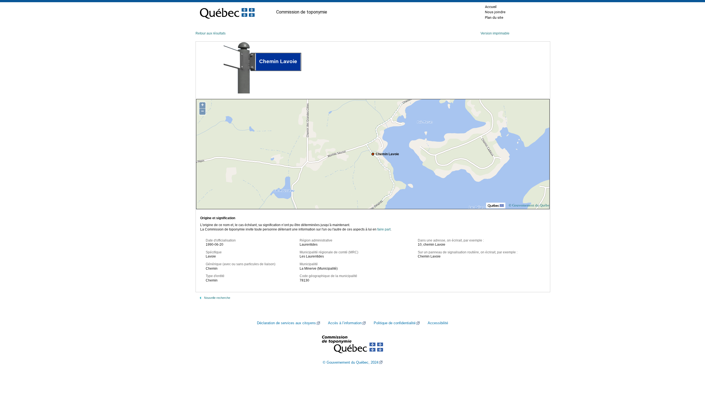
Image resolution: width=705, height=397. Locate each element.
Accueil (491, 7)
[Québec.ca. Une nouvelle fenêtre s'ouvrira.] (227, 12)
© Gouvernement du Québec (530, 205)
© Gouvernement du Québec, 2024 (350, 362)
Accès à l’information (345, 323)
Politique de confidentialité (395, 323)
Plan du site (494, 17)
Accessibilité (438, 323)
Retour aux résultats (211, 33)
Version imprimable (495, 33)
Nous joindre (495, 12)
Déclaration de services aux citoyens (286, 323)
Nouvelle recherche (217, 297)
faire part (384, 229)
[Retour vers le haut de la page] (691, 366)
